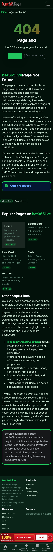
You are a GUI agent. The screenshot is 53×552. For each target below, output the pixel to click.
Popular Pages (20, 201)
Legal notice (31, 495)
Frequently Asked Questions (23, 341)
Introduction (6, 201)
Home (3, 12)
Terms (28, 488)
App (4, 521)
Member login (8, 517)
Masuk (42, 537)
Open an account (35, 55)
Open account (8, 513)
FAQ (4, 524)
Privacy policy (32, 491)
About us (30, 484)
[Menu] (48, 4)
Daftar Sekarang (24, 537)
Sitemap (5, 528)
